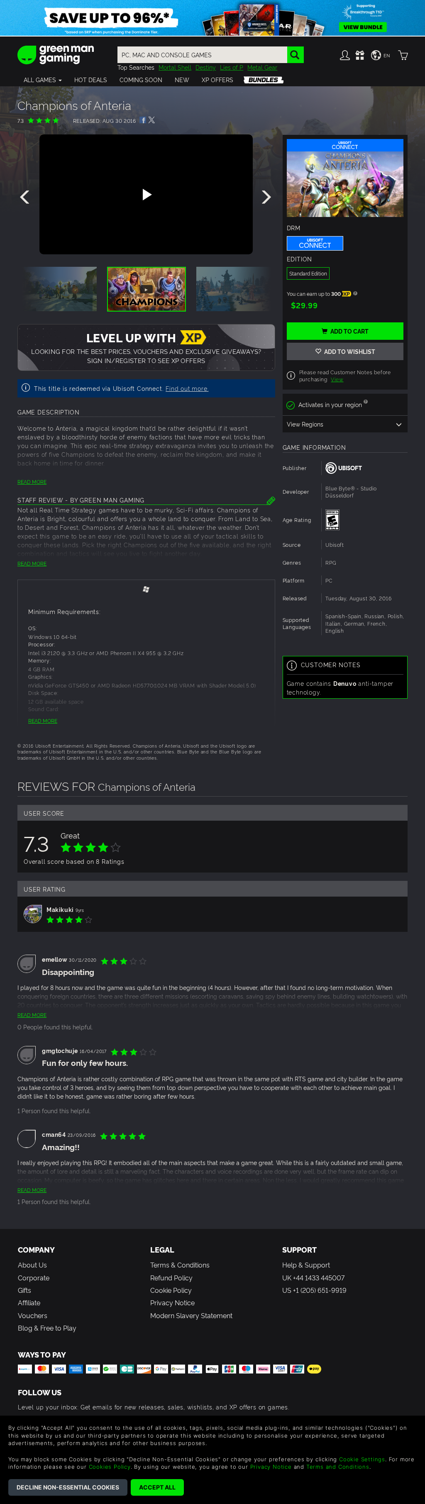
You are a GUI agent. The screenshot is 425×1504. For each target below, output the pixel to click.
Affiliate (29, 1302)
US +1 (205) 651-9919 (314, 1289)
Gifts (24, 1289)
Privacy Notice (172, 1302)
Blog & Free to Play (47, 1327)
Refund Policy (171, 1277)
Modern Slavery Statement (191, 1315)
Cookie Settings (362, 1459)
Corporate (33, 1277)
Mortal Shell (175, 67)
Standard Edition (308, 273)
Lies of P (231, 67)
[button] (42, 79)
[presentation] (26, 197)
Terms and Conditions (337, 1466)
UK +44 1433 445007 (313, 1277)
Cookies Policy (110, 1466)
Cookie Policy (171, 1289)
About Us (32, 1264)
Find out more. (187, 388)
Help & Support (306, 1264)
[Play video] (146, 194)
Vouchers (32, 1315)
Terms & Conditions (180, 1264)
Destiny (205, 67)
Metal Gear (262, 67)
